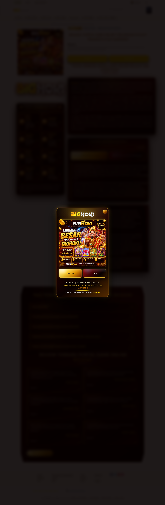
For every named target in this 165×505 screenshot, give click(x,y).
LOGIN (94, 273)
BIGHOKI (97, 292)
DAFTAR (70, 273)
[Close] (105, 212)
